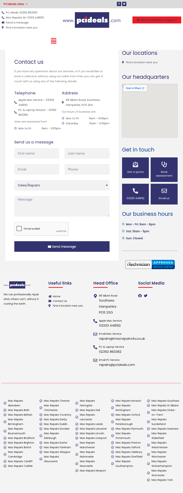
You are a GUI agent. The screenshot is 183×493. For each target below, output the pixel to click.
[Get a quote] (135, 164)
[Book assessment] (164, 164)
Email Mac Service (110, 334)
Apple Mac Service (110, 321)
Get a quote (135, 172)
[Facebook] (140, 296)
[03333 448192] (135, 191)
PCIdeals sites (14, 4)
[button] (15, 4)
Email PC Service (109, 360)
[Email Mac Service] (95, 334)
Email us (164, 198)
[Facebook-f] (119, 4)
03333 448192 (135, 198)
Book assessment (164, 173)
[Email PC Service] (95, 360)
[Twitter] (124, 4)
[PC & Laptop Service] (95, 347)
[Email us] (164, 191)
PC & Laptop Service (111, 347)
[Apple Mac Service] (95, 321)
